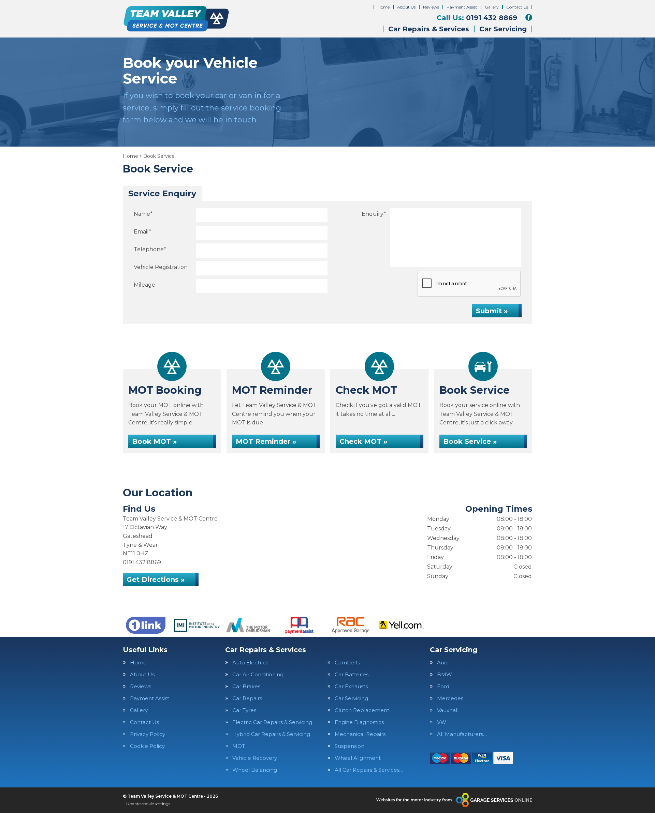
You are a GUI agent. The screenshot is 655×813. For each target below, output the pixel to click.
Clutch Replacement (362, 710)
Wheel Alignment (358, 758)
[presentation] (469, 284)
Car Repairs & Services (428, 29)
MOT (238, 746)
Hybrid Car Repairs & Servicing (271, 734)
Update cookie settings (148, 803)
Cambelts (347, 662)
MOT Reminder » (266, 441)
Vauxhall (447, 710)
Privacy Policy (147, 734)
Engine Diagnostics (359, 722)
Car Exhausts (351, 686)
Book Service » (470, 441)
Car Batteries (351, 674)
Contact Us (517, 7)
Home (384, 7)
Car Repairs (247, 698)
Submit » (492, 311)
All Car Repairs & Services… (369, 769)
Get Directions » (156, 579)
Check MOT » (363, 441)
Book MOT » (154, 441)
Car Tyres (244, 710)
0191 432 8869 (477, 17)
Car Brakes (246, 686)
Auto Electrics (250, 662)
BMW (444, 674)
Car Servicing (503, 29)
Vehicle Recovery (254, 758)
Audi (443, 662)
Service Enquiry (162, 193)
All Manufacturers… (462, 734)
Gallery (492, 7)
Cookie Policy (147, 746)
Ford (443, 686)
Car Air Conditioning (257, 674)
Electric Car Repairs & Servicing (272, 722)
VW (441, 722)
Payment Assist (462, 7)
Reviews (431, 7)
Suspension (349, 746)
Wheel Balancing (254, 769)
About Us (406, 7)
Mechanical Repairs (360, 734)
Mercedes (450, 698)
